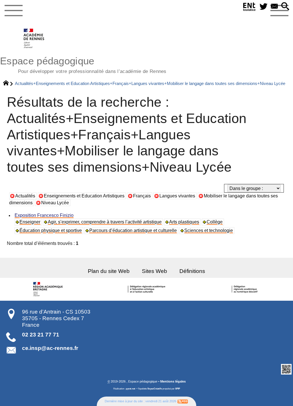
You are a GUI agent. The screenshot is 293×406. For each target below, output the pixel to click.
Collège (215, 221)
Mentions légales (173, 381)
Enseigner (29, 221)
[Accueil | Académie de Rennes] (48, 289)
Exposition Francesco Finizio (44, 215)
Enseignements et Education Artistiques (84, 195)
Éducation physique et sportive (50, 230)
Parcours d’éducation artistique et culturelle (133, 230)
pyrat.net (130, 388)
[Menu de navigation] (13, 11)
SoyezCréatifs (154, 388)
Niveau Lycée (55, 202)
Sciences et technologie (208, 230)
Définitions (192, 271)
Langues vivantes (177, 195)
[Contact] (274, 6)
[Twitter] (263, 6)
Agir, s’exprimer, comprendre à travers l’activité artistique (105, 221)
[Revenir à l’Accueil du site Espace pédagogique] (34, 38)
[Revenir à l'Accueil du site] (8, 83)
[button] (285, 6)
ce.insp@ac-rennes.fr (50, 348)
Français (142, 195)
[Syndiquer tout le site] (182, 401)
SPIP (177, 388)
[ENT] (249, 8)
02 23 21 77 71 (40, 335)
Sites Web (154, 271)
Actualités (25, 195)
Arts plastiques (184, 221)
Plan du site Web (109, 271)
